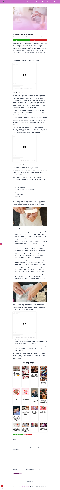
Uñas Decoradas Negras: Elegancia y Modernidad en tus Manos (25, 430)
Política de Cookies (30, 481)
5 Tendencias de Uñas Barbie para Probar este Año (34, 429)
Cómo (14, 439)
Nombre (15, 469)
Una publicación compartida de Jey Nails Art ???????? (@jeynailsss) (22, 88)
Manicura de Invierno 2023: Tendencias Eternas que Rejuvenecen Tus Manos (43, 402)
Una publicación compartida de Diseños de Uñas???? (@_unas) (22, 160)
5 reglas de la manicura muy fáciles (34, 412)
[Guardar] (1, 244)
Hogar (20, 1)
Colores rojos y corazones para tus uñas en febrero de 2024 (16, 398)
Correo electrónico (30, 469)
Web (39, 469)
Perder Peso (26, 1)
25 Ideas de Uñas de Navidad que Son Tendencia (25, 381)
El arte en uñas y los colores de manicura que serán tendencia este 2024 (34, 400)
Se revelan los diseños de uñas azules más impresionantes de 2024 (43, 384)
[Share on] (1, 246)
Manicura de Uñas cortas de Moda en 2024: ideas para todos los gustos (43, 430)
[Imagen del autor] (13, 36)
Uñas (14, 32)
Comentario (16, 449)
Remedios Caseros (36, 1)
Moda (55, 1)
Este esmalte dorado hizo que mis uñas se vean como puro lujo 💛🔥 (16, 374)
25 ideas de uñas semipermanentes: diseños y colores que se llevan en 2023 (16, 418)
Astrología (49, 1)
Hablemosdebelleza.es (23, 486)
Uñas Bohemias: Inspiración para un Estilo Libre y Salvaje (34, 375)
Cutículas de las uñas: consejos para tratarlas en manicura (25, 413)
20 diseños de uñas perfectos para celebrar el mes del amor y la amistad (25, 398)
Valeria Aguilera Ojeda (20, 36)
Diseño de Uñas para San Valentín (43, 412)
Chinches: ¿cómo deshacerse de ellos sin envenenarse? (16, 429)
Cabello (44, 1)
